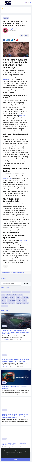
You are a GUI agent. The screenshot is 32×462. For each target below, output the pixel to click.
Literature (25, 297)
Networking (11, 300)
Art (3, 292)
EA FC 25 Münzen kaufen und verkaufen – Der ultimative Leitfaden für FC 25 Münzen (15, 360)
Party (24, 300)
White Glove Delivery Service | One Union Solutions (14, 387)
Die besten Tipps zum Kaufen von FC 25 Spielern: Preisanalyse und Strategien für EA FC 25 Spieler (15, 332)
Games (6, 18)
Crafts (15, 292)
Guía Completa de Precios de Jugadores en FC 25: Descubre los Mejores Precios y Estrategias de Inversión (15, 415)
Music (3, 300)
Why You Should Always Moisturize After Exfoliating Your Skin (14, 444)
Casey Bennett (12, 29)
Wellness (4, 306)
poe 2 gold (6, 79)
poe (5, 266)
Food (14, 295)
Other (19, 300)
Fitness (9, 295)
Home (18, 297)
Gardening (5, 297)
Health (12, 297)
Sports (19, 303)
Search (26, 283)
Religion (4, 303)
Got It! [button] (15, 459)
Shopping (11, 303)
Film (3, 295)
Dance (21, 292)
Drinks (27, 292)
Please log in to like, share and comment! (13, 272)
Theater (25, 303)
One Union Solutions (7, 394)
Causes (8, 292)
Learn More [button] (7, 454)
